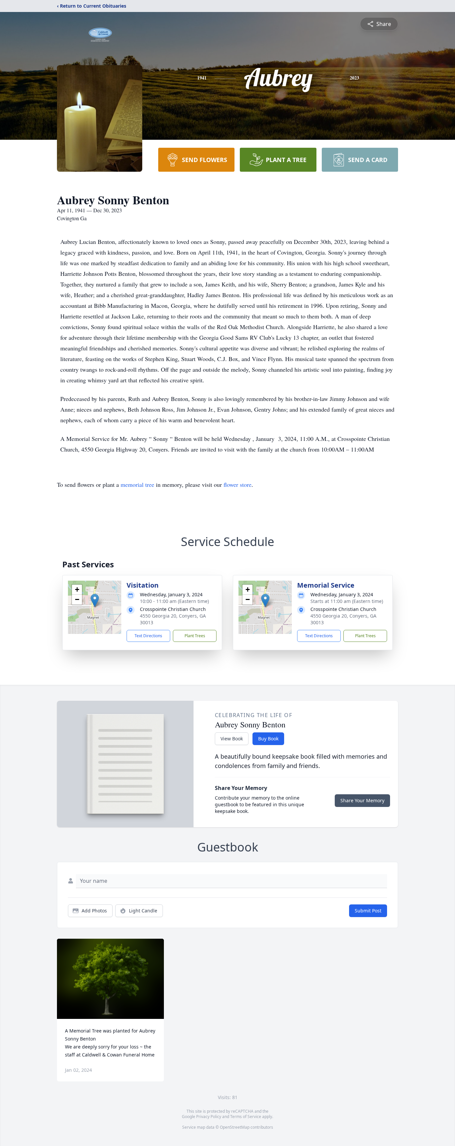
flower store (237, 484)
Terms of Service (245, 1116)
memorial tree (137, 484)
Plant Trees (195, 636)
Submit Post (368, 910)
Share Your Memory (362, 800)
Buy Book (268, 738)
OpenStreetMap (234, 1127)
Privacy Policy (208, 1116)
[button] (95, 600)
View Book (232, 738)
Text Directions (148, 636)
